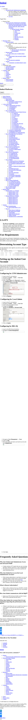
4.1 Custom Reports (13, 148)
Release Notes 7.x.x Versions (12, 190)
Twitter (4, 645)
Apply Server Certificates (14, 210)
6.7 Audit (11, 171)
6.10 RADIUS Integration (14, 175)
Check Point (17, 30)
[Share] (14, 633)
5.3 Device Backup (13, 155)
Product (4, 655)
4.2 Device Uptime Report (15, 149)
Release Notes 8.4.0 (13, 197)
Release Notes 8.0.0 (13, 203)
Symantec (16, 39)
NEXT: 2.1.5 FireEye (18, 635)
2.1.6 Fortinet (14, 119)
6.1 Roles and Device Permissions (16, 161)
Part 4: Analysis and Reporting (13, 146)
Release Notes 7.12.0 (13, 192)
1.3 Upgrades (12, 109)
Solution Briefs (9, 683)
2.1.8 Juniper (14, 122)
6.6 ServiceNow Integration (15, 170)
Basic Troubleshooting (11, 206)
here (22, 579)
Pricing (7, 75)
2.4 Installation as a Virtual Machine (17, 132)
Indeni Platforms (6, 96)
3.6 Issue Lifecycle (13, 141)
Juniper (16, 35)
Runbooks (8, 681)
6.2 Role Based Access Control (16, 162)
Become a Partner (10, 67)
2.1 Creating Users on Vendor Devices (17, 112)
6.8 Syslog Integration (14, 172)
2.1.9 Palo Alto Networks (17, 123)
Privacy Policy (6, 697)
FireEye (7, 663)
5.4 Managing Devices (14, 157)
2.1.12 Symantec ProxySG (17, 127)
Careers (7, 73)
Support (7, 58)
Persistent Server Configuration (16, 216)
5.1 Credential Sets (13, 153)
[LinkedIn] (14, 628)
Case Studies (9, 682)
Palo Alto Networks (18, 36)
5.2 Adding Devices (13, 154)
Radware (16, 38)
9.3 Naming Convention (14, 184)
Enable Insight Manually (14, 214)
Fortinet (16, 34)
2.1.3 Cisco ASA (15, 115)
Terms (4, 696)
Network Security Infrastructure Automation (16, 10)
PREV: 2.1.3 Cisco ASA (6, 635)
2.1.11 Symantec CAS (16, 126)
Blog (4, 64)
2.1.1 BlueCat (14, 113)
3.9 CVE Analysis (13, 145)
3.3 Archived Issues (13, 137)
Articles (7, 61)
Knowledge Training (13, 103)
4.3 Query (11, 150)
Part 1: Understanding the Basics (13, 105)
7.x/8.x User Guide (7, 104)
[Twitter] (14, 632)
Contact (4, 699)
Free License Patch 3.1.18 (14, 207)
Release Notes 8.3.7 (13, 198)
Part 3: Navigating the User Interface (14, 134)
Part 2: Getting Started (11, 110)
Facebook (5, 647)
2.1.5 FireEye (14, 118)
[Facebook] (14, 630)
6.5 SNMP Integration (14, 168)
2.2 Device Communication (15, 130)
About (7, 71)
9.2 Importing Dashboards (14, 183)
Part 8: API (8, 179)
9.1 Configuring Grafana (14, 181)
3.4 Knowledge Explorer (14, 139)
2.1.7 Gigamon (14, 121)
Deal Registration (10, 69)
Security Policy (9, 692)
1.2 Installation (12, 108)
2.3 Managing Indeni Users (15, 131)
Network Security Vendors (17, 29)
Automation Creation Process (15, 101)
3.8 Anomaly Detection (14, 144)
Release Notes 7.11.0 (13, 193)
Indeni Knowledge (10, 100)
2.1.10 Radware (15, 124)
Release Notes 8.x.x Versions (12, 195)
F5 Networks (17, 33)
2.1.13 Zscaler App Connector (18, 128)
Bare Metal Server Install (14, 211)
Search (1, 83)
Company (5, 70)
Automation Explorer (10, 66)
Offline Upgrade (12, 215)
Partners (5, 78)
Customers (8, 74)
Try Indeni (2, 6)
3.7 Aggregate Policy (13, 143)
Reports (7, 680)
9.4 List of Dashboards (14, 185)
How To (8, 208)
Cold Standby (12, 212)
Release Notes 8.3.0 (13, 199)
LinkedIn (5, 643)
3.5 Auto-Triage (12, 140)
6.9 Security (11, 174)
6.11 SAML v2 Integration (15, 176)
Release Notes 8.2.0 (13, 201)
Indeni (3, 3)
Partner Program (9, 79)
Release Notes (9, 52)
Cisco (15, 31)
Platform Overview (7, 97)
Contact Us (8, 77)
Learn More (2, 717)
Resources (5, 40)
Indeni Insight (9, 99)
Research (8, 55)
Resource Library (10, 42)
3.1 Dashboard (12, 135)
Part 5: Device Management (12, 152)
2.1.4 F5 (13, 117)
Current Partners (9, 80)
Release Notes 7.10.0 (13, 194)
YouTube (5, 644)
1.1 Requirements (13, 106)
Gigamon (8, 665)
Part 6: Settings (9, 159)
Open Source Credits (10, 188)
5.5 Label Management (14, 158)
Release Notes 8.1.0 (13, 202)
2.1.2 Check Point (15, 114)
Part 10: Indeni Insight (11, 186)
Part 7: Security (9, 177)
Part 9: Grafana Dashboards (12, 180)
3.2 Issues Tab (12, 136)
